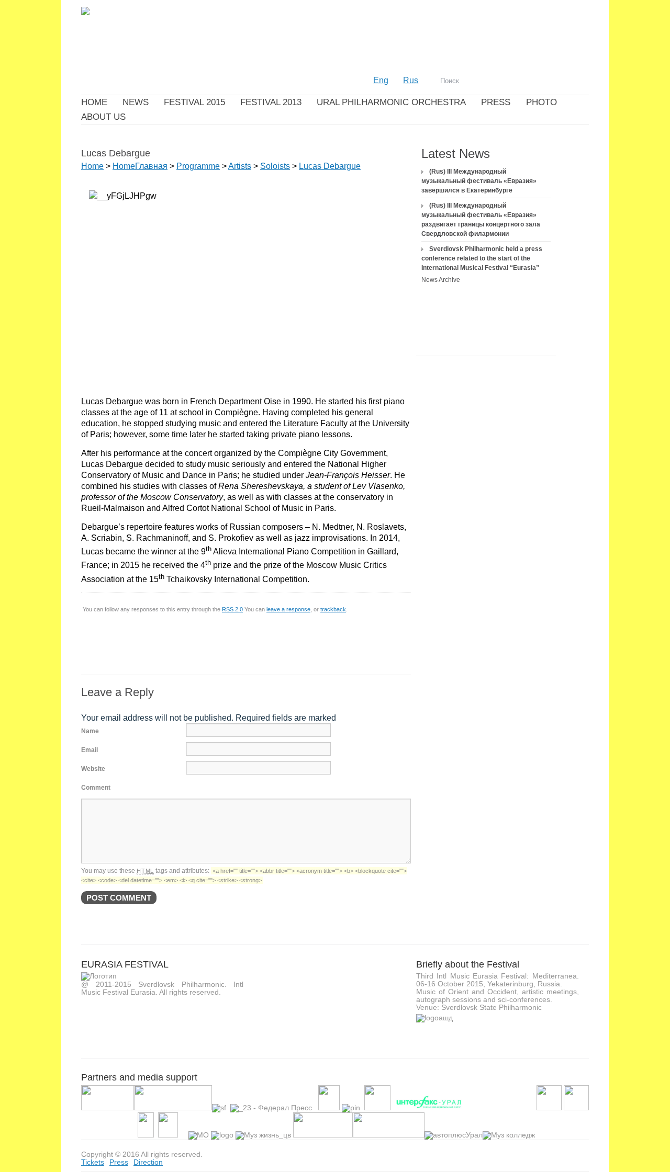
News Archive (440, 279)
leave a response (288, 609)
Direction (148, 1162)
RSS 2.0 (232, 609)
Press (118, 1162)
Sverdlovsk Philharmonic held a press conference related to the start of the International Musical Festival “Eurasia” (481, 258)
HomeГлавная (140, 166)
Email (89, 750)
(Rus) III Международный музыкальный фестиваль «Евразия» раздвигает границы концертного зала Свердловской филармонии (480, 219)
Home (92, 166)
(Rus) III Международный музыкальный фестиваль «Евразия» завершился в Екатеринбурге (479, 181)
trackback (333, 609)
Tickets (92, 1162)
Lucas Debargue (330, 166)
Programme (198, 166)
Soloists (275, 166)
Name (90, 731)
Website (93, 768)
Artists (239, 166)
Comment (95, 787)
